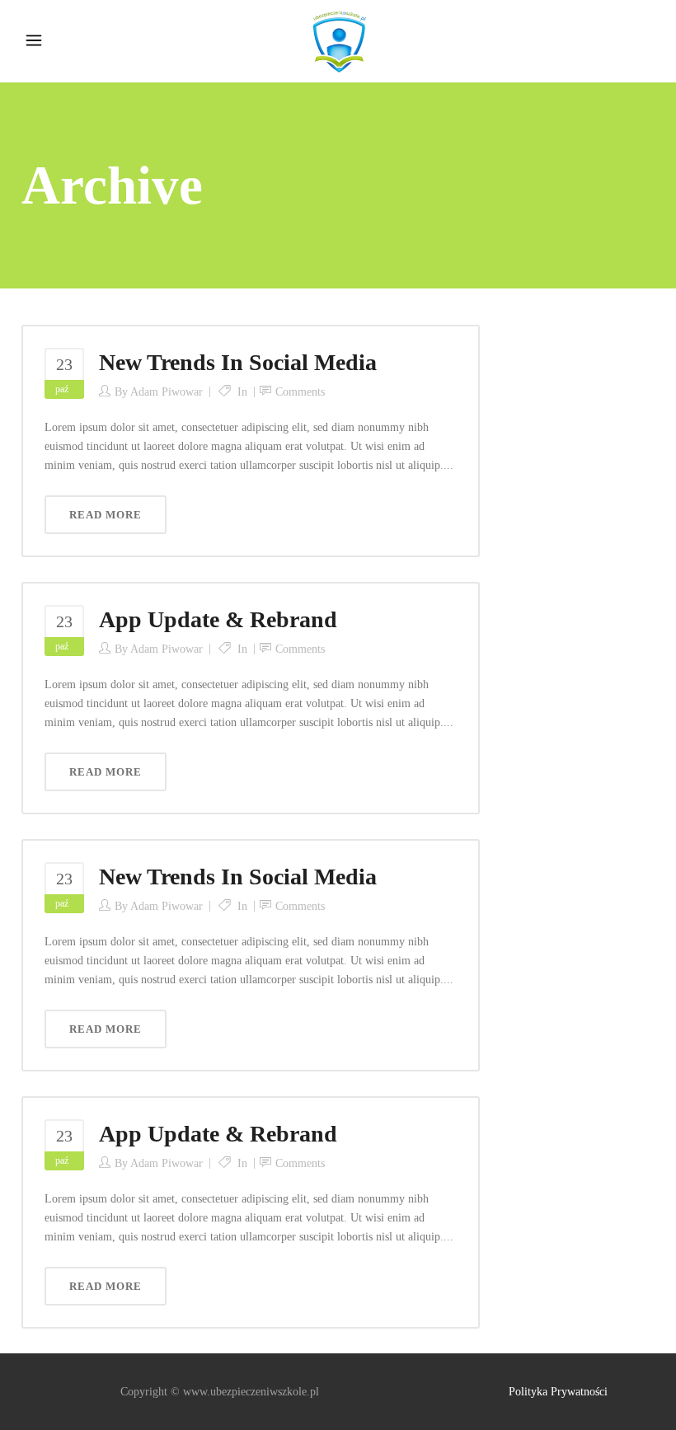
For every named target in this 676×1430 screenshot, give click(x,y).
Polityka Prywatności (558, 1391)
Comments (300, 392)
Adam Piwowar (166, 392)
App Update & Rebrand (218, 619)
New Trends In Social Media (238, 362)
